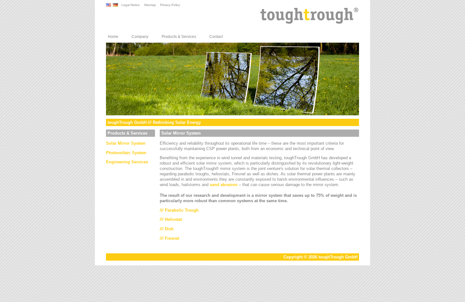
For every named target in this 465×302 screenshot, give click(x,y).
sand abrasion (224, 184)
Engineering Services (127, 162)
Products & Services (179, 36)
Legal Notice (130, 5)
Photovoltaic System (126, 152)
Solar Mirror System (126, 143)
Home (113, 36)
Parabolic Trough (182, 210)
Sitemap (150, 5)
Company (140, 36)
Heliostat (173, 219)
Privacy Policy (170, 5)
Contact (216, 36)
